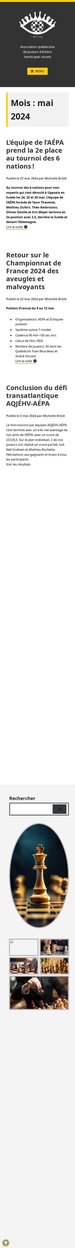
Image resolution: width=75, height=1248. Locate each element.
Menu (39, 71)
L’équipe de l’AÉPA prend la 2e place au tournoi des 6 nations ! (35, 154)
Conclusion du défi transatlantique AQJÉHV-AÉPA (36, 395)
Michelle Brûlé (56, 178)
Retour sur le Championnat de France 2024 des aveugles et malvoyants (33, 270)
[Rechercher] (59, 809)
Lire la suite (16, 227)
